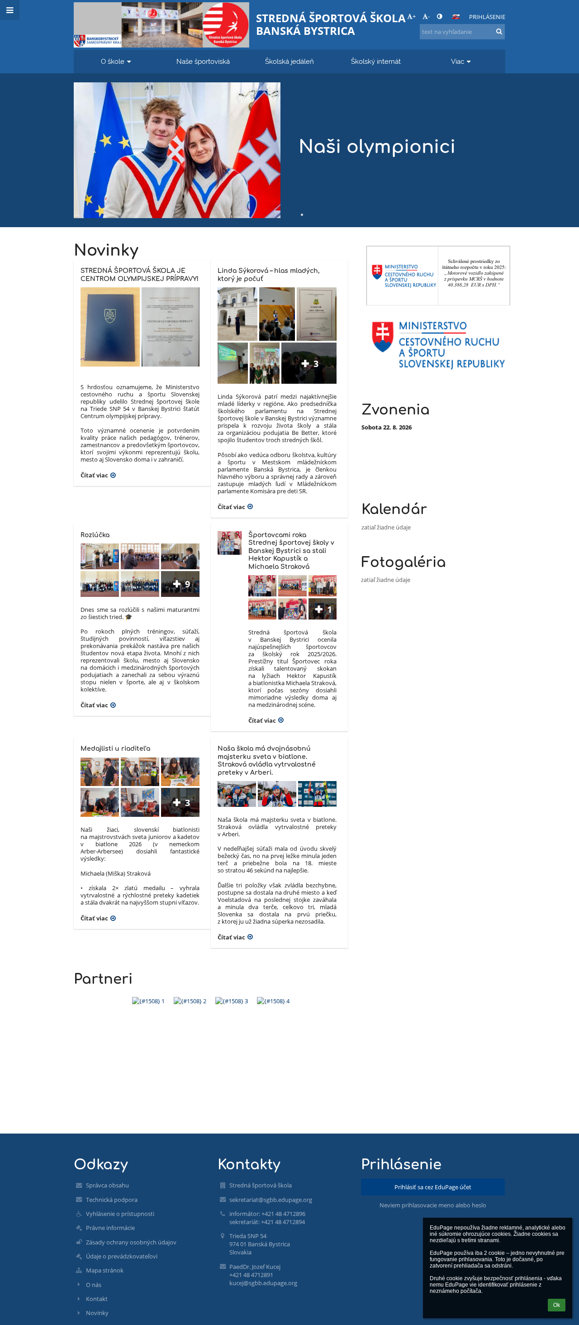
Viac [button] (457, 61)
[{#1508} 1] (148, 1001)
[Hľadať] (499, 31)
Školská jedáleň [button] (289, 61)
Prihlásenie (487, 17)
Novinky (97, 1313)
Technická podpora (112, 1200)
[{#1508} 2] (190, 1001)
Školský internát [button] (376, 61)
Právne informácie (110, 1228)
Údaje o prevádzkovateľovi (121, 1256)
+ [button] (414, 16)
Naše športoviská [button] (203, 61)
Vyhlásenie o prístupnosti (120, 1214)
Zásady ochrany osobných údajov (131, 1242)
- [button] (429, 16)
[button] (439, 16)
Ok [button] (556, 1305)
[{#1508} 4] (273, 1001)
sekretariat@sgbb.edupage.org (270, 1200)
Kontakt (97, 1299)
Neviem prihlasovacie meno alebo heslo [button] (433, 1205)
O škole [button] (112, 61)
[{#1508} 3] (231, 1001)
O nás (93, 1285)
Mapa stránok (104, 1270)
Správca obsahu (107, 1185)
